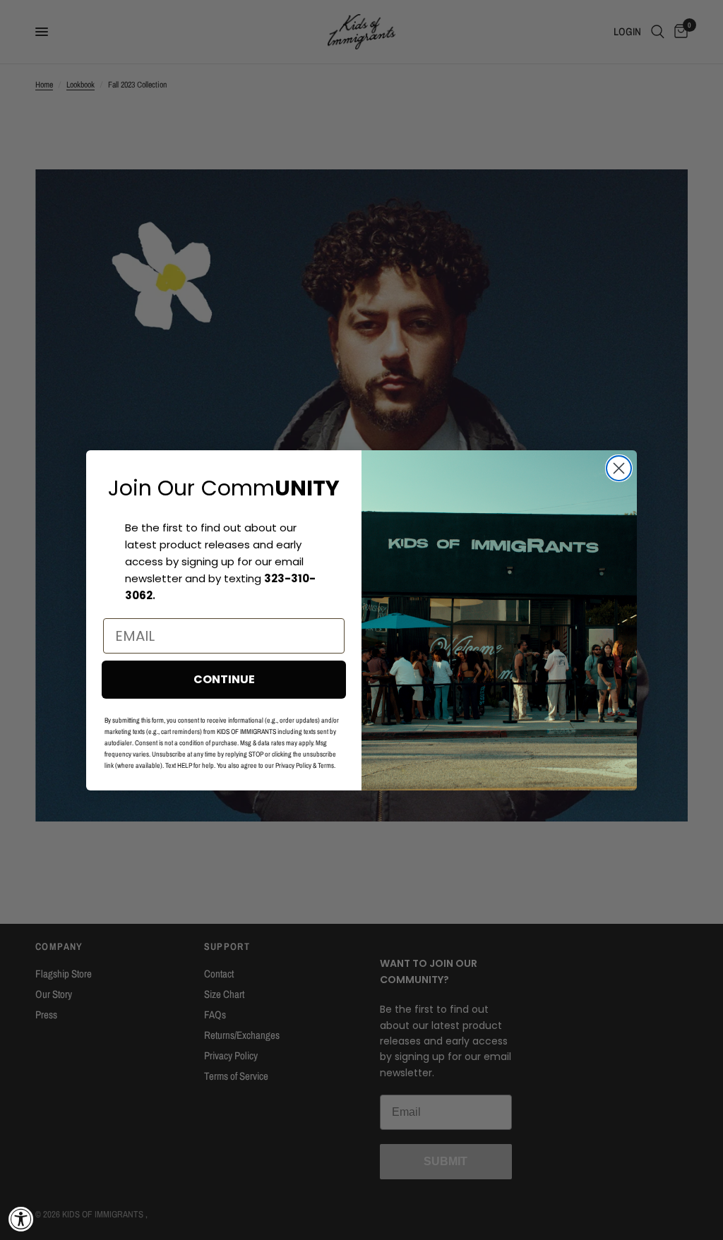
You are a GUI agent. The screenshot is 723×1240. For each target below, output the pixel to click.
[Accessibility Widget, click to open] (21, 1219)
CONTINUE (224, 679)
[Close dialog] (619, 468)
